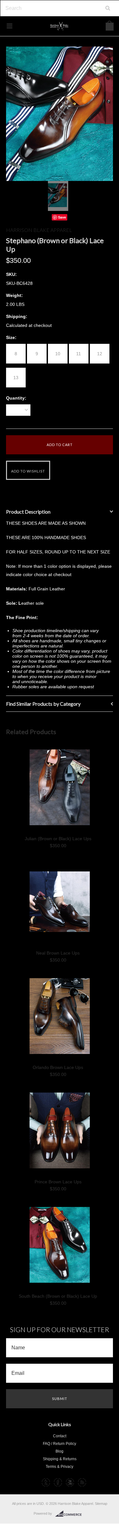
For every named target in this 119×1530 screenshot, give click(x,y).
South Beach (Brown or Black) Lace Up (58, 1296)
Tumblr (46, 1482)
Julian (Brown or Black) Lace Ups (58, 838)
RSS (82, 1482)
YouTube (70, 1482)
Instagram (34, 1482)
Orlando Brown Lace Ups (58, 1067)
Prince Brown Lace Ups (58, 1181)
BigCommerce (70, 1513)
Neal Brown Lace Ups (58, 953)
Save (62, 217)
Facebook (58, 1482)
